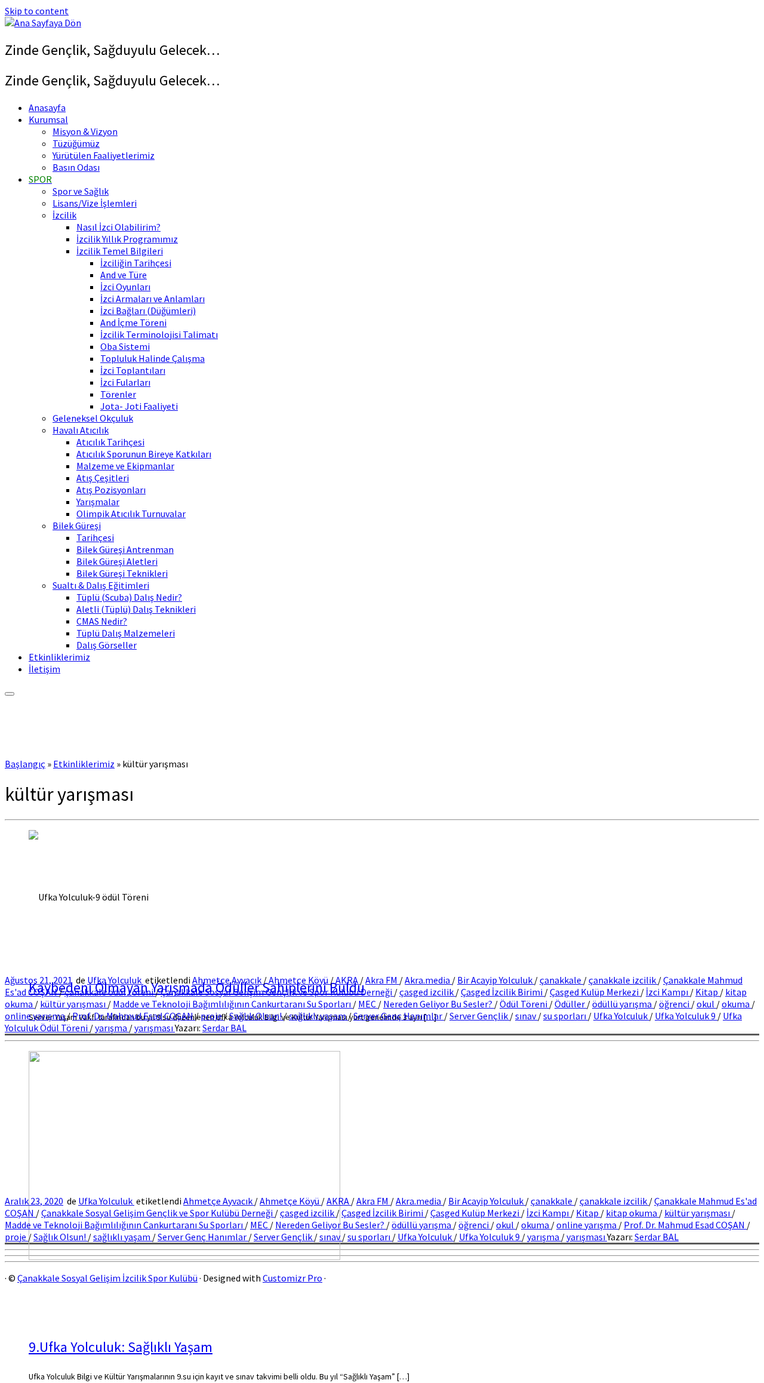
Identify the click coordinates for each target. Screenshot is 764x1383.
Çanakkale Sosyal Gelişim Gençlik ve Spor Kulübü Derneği (277, 992)
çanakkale (561, 980)
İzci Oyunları (125, 287)
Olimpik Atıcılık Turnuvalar (131, 514)
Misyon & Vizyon (85, 131)
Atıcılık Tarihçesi (110, 442)
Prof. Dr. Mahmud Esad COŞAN (133, 1016)
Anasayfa (47, 107)
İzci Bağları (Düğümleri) (148, 310)
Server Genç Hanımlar (398, 1016)
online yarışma (36, 1016)
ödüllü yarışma (623, 1004)
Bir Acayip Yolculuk (495, 980)
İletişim (44, 669)
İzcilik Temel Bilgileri (119, 251)
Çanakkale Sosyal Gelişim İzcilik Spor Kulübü (107, 1278)
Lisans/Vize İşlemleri (95, 203)
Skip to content (37, 11)
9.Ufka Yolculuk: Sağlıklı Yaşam (120, 1347)
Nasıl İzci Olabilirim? (118, 227)
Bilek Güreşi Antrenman (125, 549)
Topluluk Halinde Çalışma (152, 358)
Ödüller (570, 1004)
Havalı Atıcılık (81, 430)
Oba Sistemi (125, 346)
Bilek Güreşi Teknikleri (122, 573)
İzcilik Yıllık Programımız (127, 239)
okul (706, 1004)
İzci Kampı (668, 992)
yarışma (112, 1028)
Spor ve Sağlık (81, 191)
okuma (736, 1004)
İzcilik (64, 215)
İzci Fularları (125, 382)
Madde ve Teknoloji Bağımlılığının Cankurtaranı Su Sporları (233, 1004)
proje (212, 1016)
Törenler (118, 394)
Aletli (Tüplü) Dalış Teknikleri (136, 609)
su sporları (565, 1016)
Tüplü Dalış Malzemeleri (125, 633)
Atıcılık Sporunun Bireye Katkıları (143, 454)
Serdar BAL (224, 1028)
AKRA (347, 980)
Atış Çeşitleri (102, 478)
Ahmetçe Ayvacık (227, 980)
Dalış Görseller (106, 645)
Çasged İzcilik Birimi (502, 992)
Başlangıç (25, 764)
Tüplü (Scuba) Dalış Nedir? (129, 597)
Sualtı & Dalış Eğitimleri (101, 585)
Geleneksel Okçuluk (93, 418)
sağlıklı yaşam (318, 1016)
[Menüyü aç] (9, 694)
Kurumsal (48, 119)
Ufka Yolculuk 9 (686, 1016)
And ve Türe (123, 275)
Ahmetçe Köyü (299, 980)
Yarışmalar (97, 502)
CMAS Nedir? (101, 621)
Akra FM (382, 980)
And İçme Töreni (133, 322)
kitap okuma (632, 1213)
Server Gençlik (479, 1016)
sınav (526, 1016)
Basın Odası (76, 167)
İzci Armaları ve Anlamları (152, 299)
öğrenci (675, 1004)
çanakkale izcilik (623, 980)
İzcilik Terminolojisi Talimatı (159, 334)
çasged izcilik (427, 992)
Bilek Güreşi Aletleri (117, 561)
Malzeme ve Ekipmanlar (125, 466)
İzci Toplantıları (132, 370)
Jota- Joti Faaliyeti (139, 406)
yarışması (154, 1028)
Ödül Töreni (524, 1004)
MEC (368, 1004)
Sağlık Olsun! (256, 1016)
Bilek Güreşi (77, 525)
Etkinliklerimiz (59, 657)
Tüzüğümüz (76, 143)
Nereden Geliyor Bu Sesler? (438, 1004)
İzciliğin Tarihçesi (135, 263)
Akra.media (428, 980)
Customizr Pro (292, 1278)
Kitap (707, 992)
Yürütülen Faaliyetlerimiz (104, 155)
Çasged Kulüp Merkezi (595, 992)
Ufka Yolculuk (115, 980)
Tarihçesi (95, 537)
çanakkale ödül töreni (109, 992)
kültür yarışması (73, 1004)
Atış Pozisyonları (111, 490)
